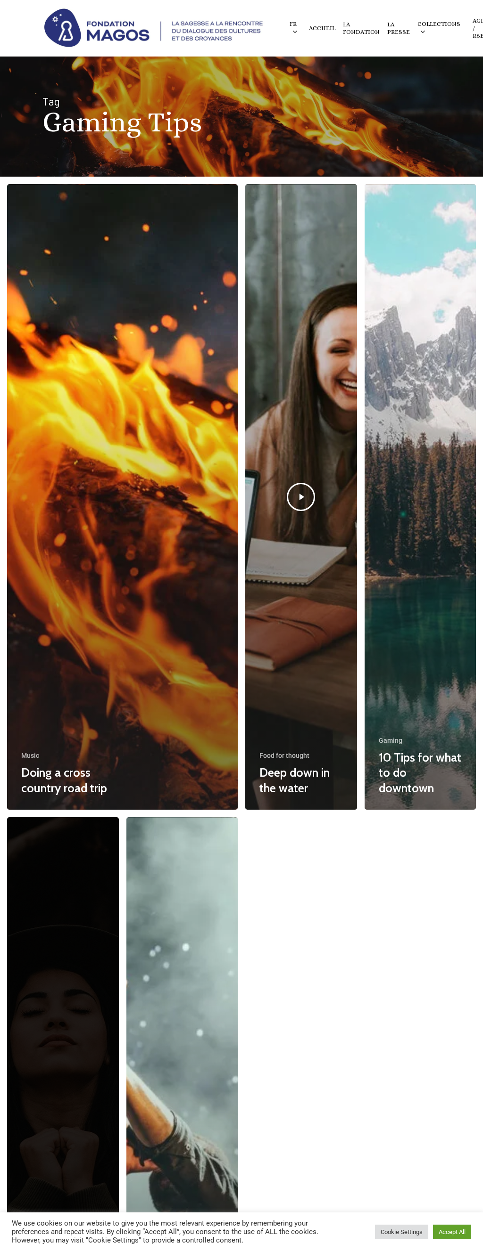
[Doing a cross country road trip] (122, 497)
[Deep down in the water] (301, 497)
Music (30, 755)
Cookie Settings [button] (402, 1231)
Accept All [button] (452, 1231)
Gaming (390, 740)
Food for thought (284, 755)
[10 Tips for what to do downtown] (420, 497)
